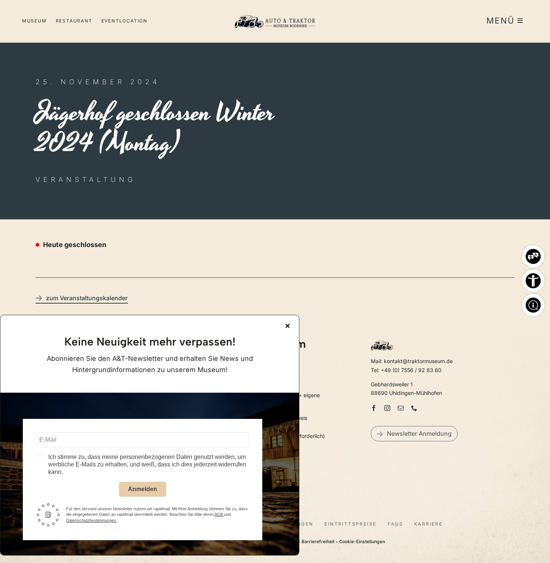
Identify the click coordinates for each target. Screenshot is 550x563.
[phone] (414, 408)
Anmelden (142, 489)
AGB (219, 514)
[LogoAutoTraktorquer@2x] (275, 11)
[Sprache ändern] (533, 254)
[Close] (287, 325)
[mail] (401, 408)
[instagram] (387, 408)
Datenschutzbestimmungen (91, 520)
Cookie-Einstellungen (362, 541)
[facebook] (374, 408)
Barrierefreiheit (318, 541)
